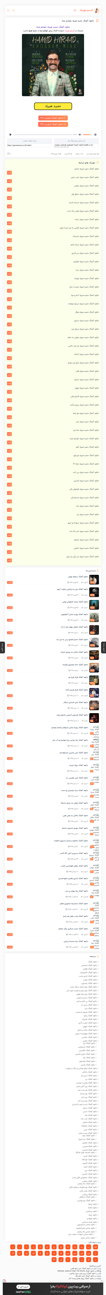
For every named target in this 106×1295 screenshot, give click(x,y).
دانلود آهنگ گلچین (89, 1163)
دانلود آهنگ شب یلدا (89, 1119)
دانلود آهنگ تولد (88, 1135)
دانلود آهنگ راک (89, 1058)
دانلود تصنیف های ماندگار (85, 1152)
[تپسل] (4, 1280)
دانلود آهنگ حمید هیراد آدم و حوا (85, 295)
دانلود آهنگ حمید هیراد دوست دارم (84, 287)
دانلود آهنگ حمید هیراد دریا (87, 270)
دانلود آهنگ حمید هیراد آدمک (86, 354)
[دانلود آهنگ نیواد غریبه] (94, 768)
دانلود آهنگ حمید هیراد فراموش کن (84, 489)
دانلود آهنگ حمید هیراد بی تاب (86, 472)
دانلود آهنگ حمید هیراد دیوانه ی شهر (83, 523)
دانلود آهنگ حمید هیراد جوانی (86, 185)
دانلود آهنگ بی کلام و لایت (86, 1001)
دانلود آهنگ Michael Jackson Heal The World (76, 1271)
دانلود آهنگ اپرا (89, 1043)
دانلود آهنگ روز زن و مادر (87, 1101)
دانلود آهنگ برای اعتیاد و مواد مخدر (83, 987)
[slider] (43, 134)
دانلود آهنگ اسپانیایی (86, 1047)
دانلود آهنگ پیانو (90, 1015)
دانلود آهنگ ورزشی (89, 1194)
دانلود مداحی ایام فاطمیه (85, 1228)
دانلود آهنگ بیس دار (89, 1005)
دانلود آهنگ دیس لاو (89, 1075)
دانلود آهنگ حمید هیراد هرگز (87, 312)
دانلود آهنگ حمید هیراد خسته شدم (84, 202)
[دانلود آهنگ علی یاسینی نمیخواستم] (94, 756)
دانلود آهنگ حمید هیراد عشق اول (85, 194)
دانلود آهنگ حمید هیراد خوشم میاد (84, 438)
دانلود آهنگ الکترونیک (88, 972)
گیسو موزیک (69, 30)
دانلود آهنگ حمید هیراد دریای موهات (83, 303)
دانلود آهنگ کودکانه (89, 1159)
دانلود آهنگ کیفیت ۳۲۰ (52, 124)
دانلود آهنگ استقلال (87, 1197)
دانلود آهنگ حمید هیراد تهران (87, 388)
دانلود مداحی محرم (88, 1238)
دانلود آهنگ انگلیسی (87, 1050)
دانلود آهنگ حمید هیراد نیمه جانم (85, 244)
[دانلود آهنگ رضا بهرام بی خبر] (94, 894)
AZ (54, 1259)
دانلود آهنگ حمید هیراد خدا (87, 506)
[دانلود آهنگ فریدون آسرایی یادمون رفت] (94, 718)
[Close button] (101, 1280)
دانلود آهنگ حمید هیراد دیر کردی (85, 253)
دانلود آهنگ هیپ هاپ (88, 1191)
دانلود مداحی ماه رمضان (86, 1232)
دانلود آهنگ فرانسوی (87, 1061)
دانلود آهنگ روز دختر (89, 1097)
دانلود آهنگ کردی (90, 1156)
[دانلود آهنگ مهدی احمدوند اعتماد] (94, 831)
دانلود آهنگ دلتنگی (89, 1072)
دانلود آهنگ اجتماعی (89, 965)
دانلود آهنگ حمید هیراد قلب (87, 371)
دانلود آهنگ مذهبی (89, 1181)
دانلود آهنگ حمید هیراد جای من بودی (83, 362)
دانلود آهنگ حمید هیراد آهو (87, 447)
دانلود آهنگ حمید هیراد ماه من (86, 430)
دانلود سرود (92, 1215)
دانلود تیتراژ (92, 1204)
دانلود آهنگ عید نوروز (86, 1139)
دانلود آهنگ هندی (88, 1065)
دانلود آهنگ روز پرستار (88, 1093)
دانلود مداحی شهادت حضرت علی (80, 1234)
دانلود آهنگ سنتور (90, 1108)
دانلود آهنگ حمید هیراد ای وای (86, 455)
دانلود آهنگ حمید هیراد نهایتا (86, 278)
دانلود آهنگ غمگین (89, 1143)
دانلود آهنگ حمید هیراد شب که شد (84, 531)
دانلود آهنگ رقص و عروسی (86, 1083)
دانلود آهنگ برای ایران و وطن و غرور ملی (82, 990)
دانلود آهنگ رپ (91, 1079)
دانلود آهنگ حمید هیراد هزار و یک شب (83, 211)
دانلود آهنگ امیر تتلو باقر (84, 1276)
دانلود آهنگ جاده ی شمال (87, 1030)
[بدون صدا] (80, 134)
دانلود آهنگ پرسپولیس (86, 1200)
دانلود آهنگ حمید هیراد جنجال (86, 539)
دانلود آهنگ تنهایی (90, 1026)
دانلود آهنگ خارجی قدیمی (85, 1054)
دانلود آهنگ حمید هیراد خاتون (86, 548)
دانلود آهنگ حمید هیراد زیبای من (85, 329)
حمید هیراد (53, 106)
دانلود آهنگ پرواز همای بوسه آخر (81, 1278)
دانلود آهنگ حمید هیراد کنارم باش (85, 396)
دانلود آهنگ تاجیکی (89, 1019)
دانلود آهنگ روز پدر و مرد (87, 1090)
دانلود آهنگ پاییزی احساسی (86, 1012)
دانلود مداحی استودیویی (86, 1224)
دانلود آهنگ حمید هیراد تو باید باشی (83, 346)
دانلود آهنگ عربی (90, 1129)
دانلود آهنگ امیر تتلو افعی (81, 1268)
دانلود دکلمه (92, 1208)
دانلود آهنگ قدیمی (89, 1150)
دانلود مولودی (92, 1218)
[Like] (8, 154)
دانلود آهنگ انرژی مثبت (88, 976)
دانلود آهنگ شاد (92, 154)
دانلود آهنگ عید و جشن (88, 1133)
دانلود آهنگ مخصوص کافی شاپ (84, 1177)
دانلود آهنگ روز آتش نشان (86, 1086)
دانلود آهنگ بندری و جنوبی (87, 998)
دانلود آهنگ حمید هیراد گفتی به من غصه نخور (79, 228)
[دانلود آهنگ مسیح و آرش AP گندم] (94, 856)
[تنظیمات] (95, 134)
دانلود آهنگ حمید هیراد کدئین (86, 480)
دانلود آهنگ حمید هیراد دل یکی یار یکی (82, 556)
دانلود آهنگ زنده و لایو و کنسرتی (84, 1104)
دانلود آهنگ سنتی (90, 1111)
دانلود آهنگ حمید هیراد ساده (87, 219)
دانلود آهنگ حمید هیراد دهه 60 (86, 464)
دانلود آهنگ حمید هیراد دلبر (87, 421)
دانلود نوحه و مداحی (89, 1222)
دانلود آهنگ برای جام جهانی (86, 994)
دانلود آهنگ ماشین (89, 1174)
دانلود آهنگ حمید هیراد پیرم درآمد (84, 405)
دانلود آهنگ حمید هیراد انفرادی (86, 261)
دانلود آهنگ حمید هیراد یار (88, 514)
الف (95, 1247)
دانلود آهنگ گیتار (90, 1167)
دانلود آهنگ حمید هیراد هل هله (86, 413)
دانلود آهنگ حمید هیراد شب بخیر (85, 177)
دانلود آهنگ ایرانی (90, 980)
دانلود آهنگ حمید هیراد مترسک (86, 236)
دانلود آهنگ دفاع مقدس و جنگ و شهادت (81, 1068)
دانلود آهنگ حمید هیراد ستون (86, 320)
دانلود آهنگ (92, 962)
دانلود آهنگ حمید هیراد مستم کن (85, 497)
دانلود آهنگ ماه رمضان (86, 1184)
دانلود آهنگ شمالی (90, 1122)
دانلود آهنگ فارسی (90, 1146)
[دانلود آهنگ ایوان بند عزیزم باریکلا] (94, 806)
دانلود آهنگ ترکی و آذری (87, 1023)
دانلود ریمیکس (91, 1211)
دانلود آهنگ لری (91, 1170)
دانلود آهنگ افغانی (90, 969)
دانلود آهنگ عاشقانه (89, 1126)
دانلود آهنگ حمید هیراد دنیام (87, 379)
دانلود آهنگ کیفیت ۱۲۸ (51, 118)
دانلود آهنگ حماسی (89, 1037)
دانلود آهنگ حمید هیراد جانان (86, 169)
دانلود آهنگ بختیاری (89, 983)
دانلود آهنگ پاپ (90, 1008)
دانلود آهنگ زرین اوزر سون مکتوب (82, 1273)
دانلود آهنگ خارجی (90, 1041)
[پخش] (10, 134)
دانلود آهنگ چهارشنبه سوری (86, 1033)
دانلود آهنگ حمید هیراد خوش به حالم (83, 337)
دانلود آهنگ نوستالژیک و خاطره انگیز (83, 1187)
